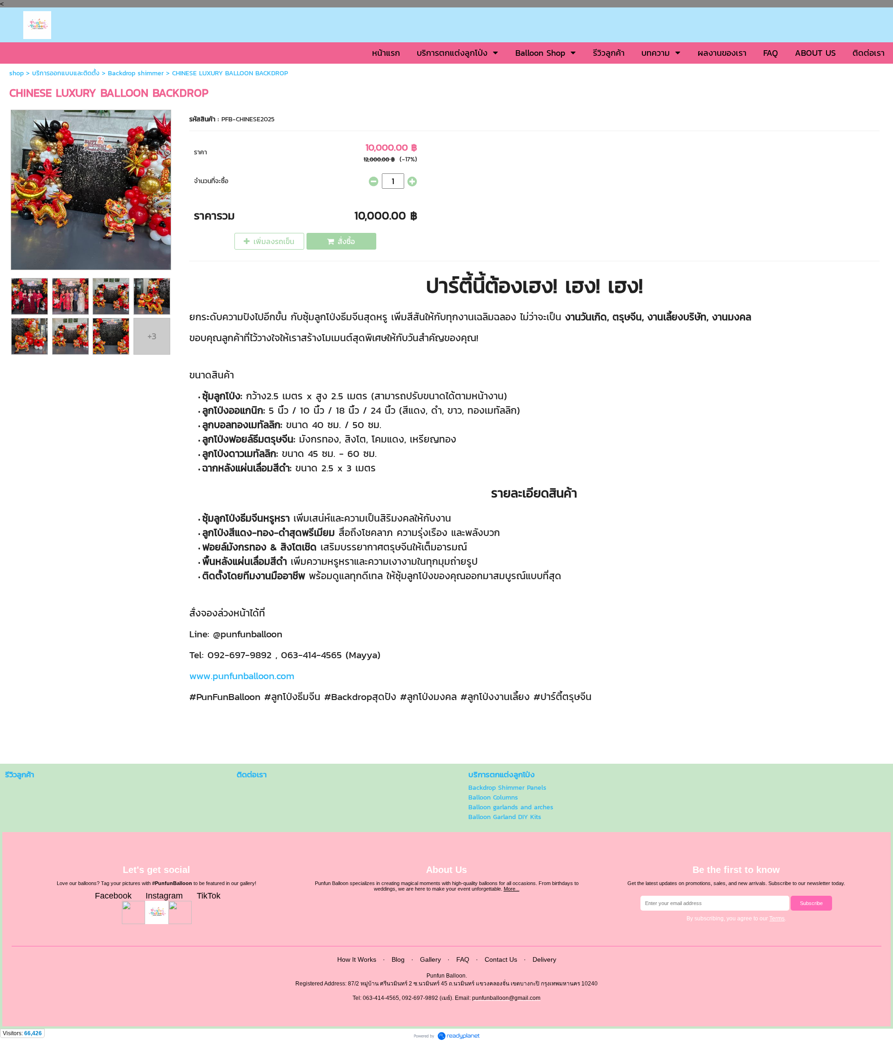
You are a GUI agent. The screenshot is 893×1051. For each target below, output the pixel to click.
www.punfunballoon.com (241, 675)
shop (16, 73)
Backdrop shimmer (136, 73)
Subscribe (811, 903)
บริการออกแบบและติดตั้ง (66, 73)
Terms (777, 918)
